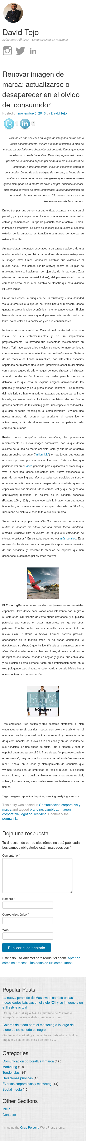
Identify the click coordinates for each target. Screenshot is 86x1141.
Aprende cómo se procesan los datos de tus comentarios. (41, 960)
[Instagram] (7, 51)
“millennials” (42, 454)
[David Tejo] (13, 21)
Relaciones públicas (18, 1078)
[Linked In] (33, 51)
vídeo (29, 466)
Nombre (8, 898)
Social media (12, 1089)
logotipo (26, 814)
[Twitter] (20, 51)
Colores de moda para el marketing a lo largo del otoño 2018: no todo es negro (39, 1027)
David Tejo (20, 31)
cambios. (51, 809)
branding (36, 809)
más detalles (68, 538)
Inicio (6, 1109)
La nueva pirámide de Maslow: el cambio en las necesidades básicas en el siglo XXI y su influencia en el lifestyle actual (43, 1002)
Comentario (11, 855)
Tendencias (11, 1072)
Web (5, 929)
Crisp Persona (29, 1127)
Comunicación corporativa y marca (28, 1061)
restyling (40, 814)
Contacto (9, 1114)
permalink (9, 818)
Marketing (10, 1066)
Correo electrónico (15, 914)
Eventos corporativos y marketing (27, 1083)
